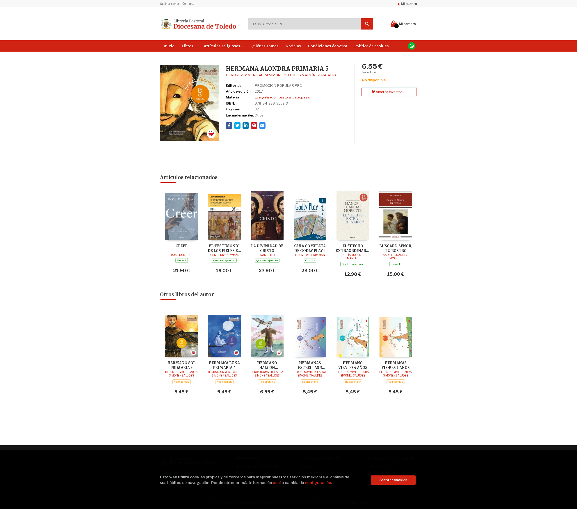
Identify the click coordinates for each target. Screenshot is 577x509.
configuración (318, 482)
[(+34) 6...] (411, 46)
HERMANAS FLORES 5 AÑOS (396, 365)
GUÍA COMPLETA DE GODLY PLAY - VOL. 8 (310, 248)
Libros (188, 46)
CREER (182, 246)
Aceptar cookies (393, 480)
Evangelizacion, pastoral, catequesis (282, 97)
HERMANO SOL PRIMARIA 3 (181, 365)
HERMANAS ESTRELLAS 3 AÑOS (310, 365)
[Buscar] (367, 24)
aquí (277, 482)
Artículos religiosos (222, 46)
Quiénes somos (169, 3)
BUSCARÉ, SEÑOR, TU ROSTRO (395, 248)
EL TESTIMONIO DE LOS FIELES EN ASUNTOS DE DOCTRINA (224, 248)
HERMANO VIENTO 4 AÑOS (352, 365)
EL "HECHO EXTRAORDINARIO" (353, 248)
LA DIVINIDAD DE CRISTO (267, 248)
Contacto (188, 3)
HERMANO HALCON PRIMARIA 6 (267, 365)
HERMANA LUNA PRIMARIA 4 (224, 365)
